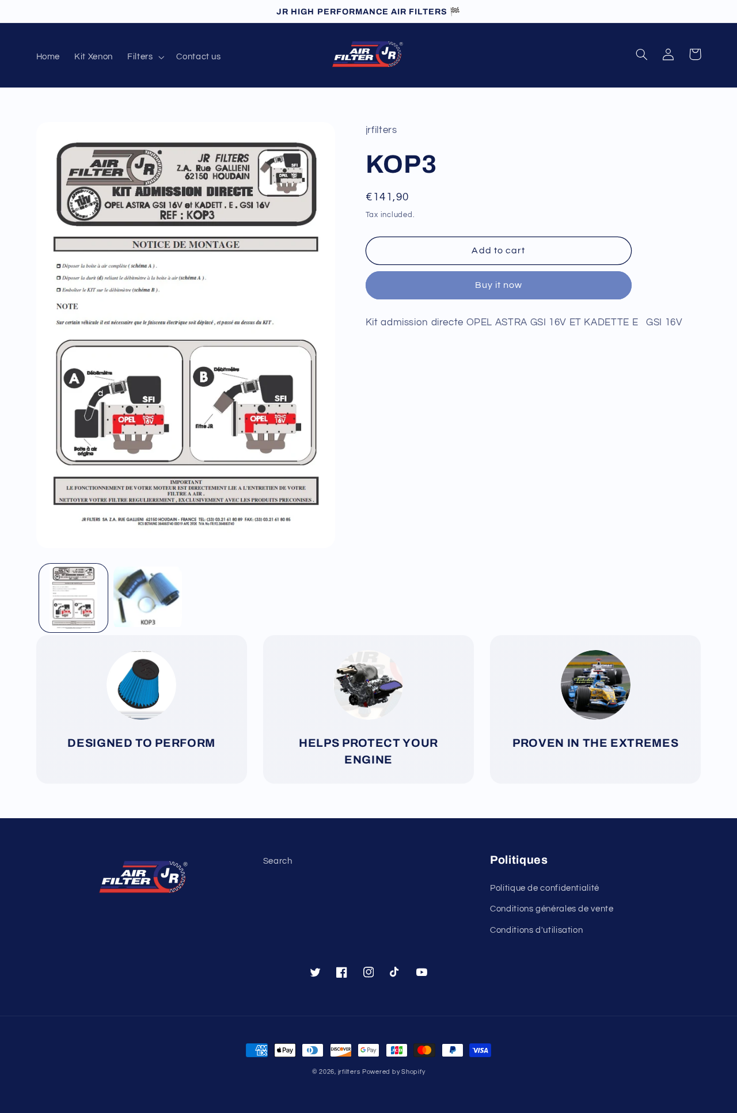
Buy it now (499, 285)
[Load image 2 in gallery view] (147, 598)
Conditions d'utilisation (536, 930)
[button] (144, 57)
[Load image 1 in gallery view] (73, 598)
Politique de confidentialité (544, 888)
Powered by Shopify (393, 1072)
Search (277, 861)
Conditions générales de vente (551, 909)
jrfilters (349, 1072)
